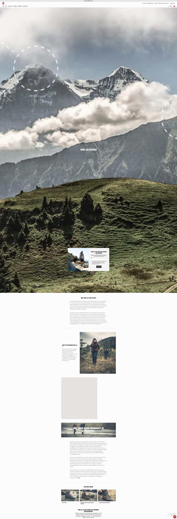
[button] (107, 249)
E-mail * (92, 257)
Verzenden (98, 266)
